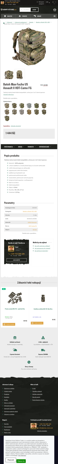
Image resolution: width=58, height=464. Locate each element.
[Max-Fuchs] (44, 85)
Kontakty (6, 397)
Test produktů (8, 427)
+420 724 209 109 (17, 254)
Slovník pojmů (36, 397)
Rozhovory (7, 429)
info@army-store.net (46, 428)
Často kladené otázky (38, 400)
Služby (6, 400)
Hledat (34, 10)
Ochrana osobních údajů (11, 411)
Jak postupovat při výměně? (42, 248)
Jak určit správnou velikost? (42, 246)
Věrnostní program (41, 3)
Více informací (22, 455)
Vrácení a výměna (9, 414)
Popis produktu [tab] (8, 147)
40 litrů (35, 229)
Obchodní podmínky (9, 408)
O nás (34, 388)
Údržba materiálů (37, 394)
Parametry (31, 147)
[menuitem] (8, 16)
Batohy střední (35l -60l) (30, 211)
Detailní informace (8, 94)
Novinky (6, 424)
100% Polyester (32, 222)
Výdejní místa (8, 391)
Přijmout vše (21, 461)
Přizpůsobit (11, 460)
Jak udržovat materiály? (41, 251)
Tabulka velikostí (37, 391)
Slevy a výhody (8, 403)
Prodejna (6, 394)
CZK (47, 2)
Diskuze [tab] (20, 147)
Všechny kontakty (42, 431)
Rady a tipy (7, 432)
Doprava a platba (9, 388)
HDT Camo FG (33, 226)
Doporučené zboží (44, 147)
